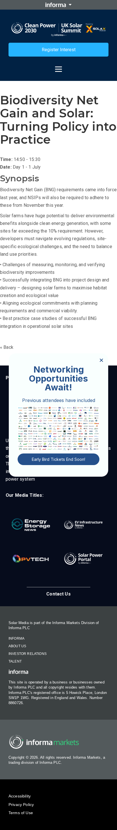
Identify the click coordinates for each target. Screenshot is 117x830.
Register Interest (59, 49)
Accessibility (20, 796)
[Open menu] (58, 66)
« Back (6, 347)
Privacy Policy (21, 804)
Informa (16, 638)
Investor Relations (28, 654)
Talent (15, 661)
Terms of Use (21, 812)
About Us (17, 646)
